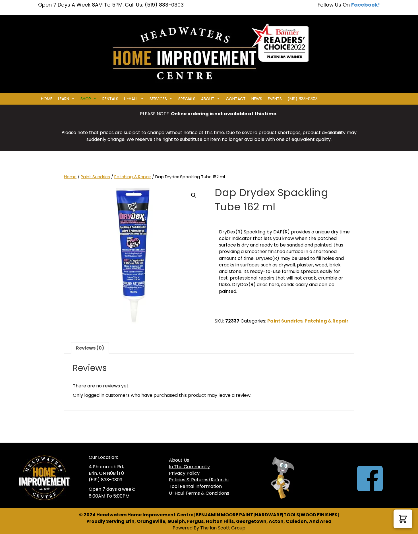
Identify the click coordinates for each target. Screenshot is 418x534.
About (207, 99)
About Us (179, 460)
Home (46, 99)
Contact (236, 99)
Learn (63, 99)
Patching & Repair (132, 177)
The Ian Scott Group (222, 528)
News (256, 99)
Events (275, 99)
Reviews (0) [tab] (90, 348)
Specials (186, 99)
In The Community (189, 466)
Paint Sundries (95, 177)
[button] (194, 195)
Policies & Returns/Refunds (199, 480)
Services (158, 99)
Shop (85, 99)
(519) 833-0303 (302, 99)
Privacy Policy (184, 473)
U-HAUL (131, 99)
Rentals (110, 99)
